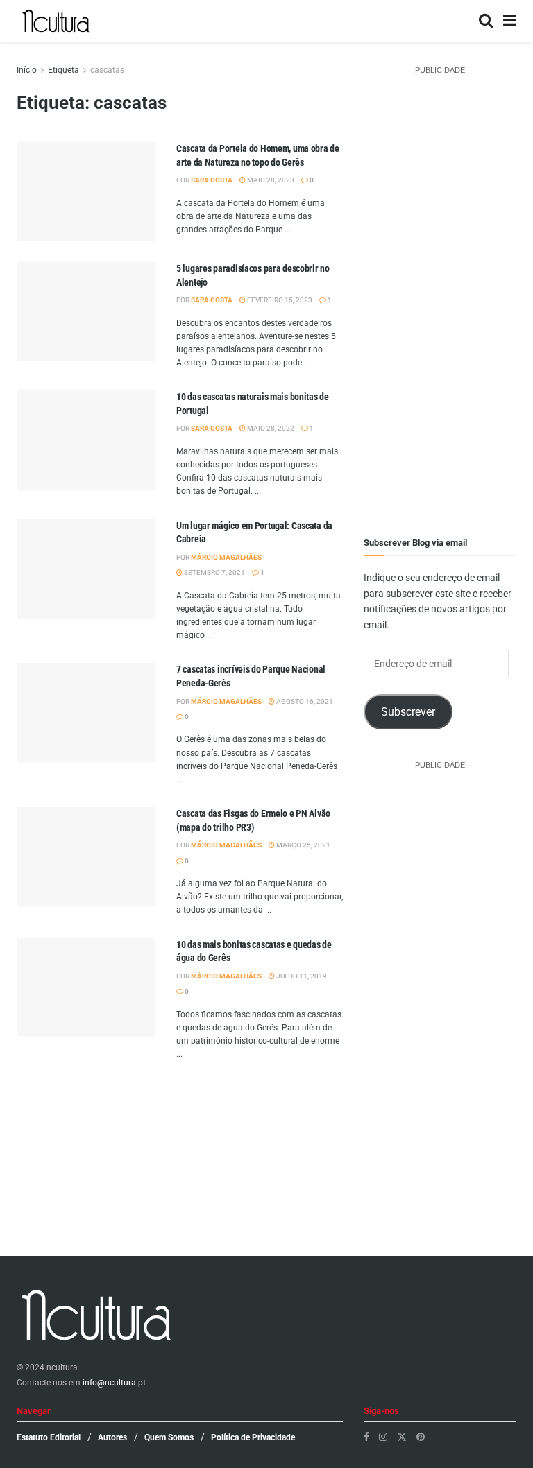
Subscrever (408, 711)
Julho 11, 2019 (301, 976)
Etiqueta (63, 70)
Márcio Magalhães (226, 557)
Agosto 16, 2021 (304, 701)
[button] (86, 211)
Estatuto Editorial (49, 1437)
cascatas (107, 70)
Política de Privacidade (253, 1437)
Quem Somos (169, 1437)
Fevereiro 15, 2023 (279, 300)
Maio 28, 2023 (270, 180)
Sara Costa (211, 180)
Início (27, 70)
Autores (112, 1437)
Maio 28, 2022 (270, 428)
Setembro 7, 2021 (214, 572)
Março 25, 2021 (302, 845)
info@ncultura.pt (114, 1383)
